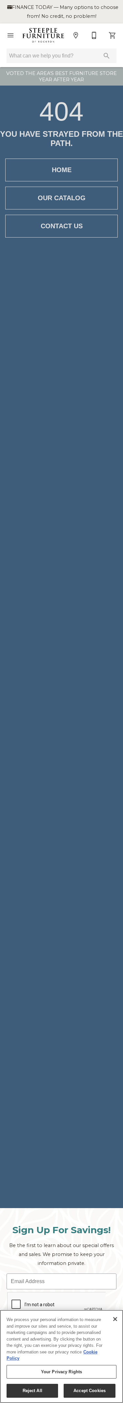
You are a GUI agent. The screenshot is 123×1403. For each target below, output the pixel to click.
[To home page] (43, 35)
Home (62, 169)
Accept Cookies (89, 1390)
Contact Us (62, 226)
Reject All (32, 1390)
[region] (61, 1356)
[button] (10, 35)
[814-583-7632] (94, 35)
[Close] (115, 1319)
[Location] (76, 35)
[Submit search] (106, 56)
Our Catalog (62, 198)
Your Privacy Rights (61, 1371)
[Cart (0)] (112, 35)
